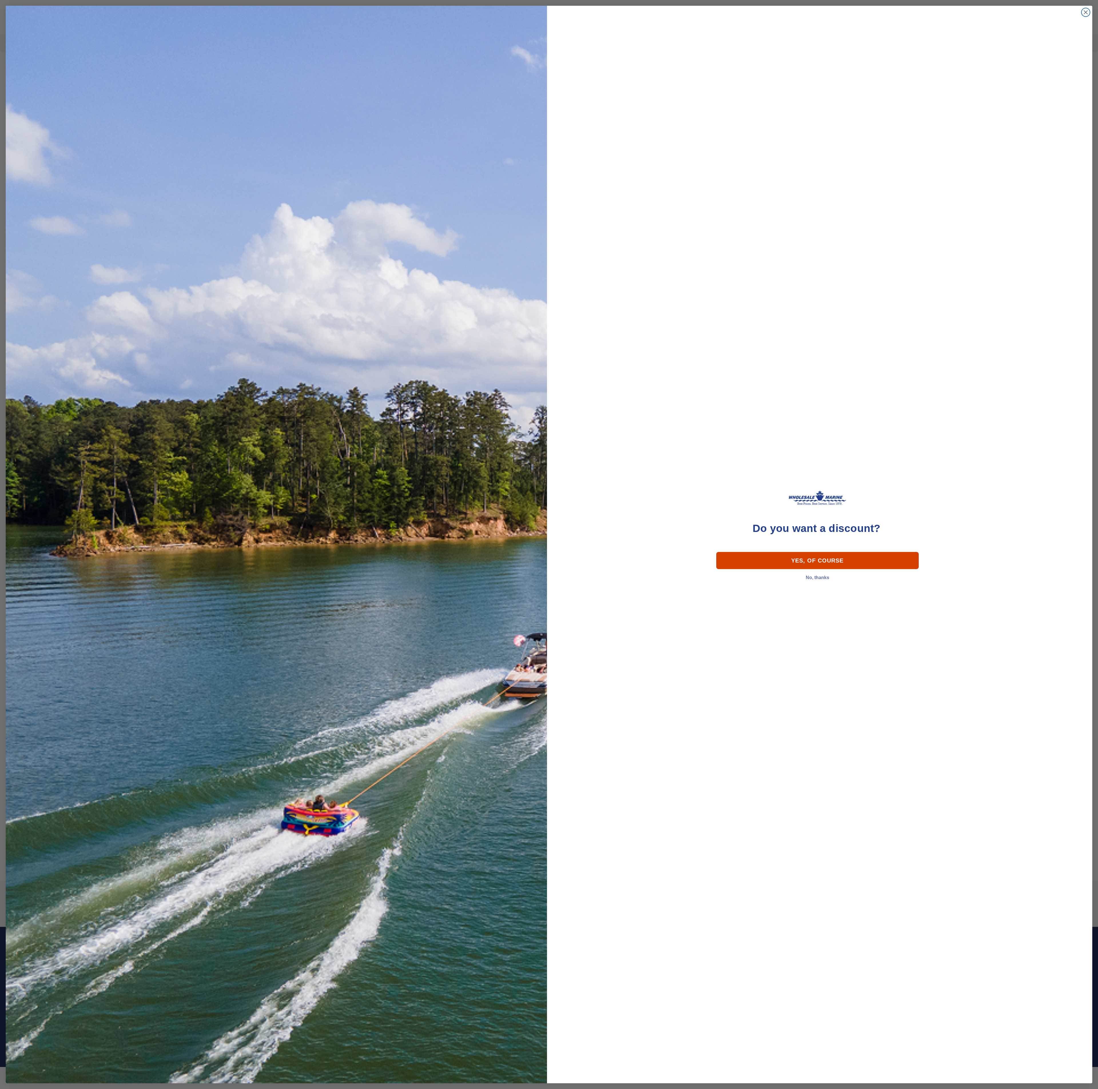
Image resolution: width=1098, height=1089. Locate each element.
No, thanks (817, 577)
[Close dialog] (1085, 12)
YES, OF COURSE (817, 560)
